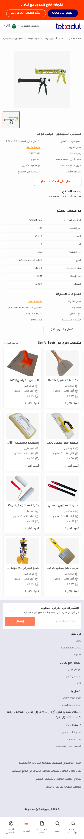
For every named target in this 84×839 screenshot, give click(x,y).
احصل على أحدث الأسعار (57, 181)
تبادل (78, 641)
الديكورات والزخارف (12, 39)
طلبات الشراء (29, 26)
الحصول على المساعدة (68, 746)
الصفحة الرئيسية (71, 39)
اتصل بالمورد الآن (62, 329)
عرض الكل (12, 343)
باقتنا (78, 683)
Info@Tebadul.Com (71, 705)
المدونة (77, 655)
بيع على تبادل (74, 670)
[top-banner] (68, 26)
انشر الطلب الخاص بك (26, 13)
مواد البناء (33, 39)
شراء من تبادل (73, 676)
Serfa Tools (33, 147)
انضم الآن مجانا (62, 13)
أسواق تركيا (50, 39)
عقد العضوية (74, 739)
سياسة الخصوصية (71, 648)
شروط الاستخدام (71, 732)
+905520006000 (71, 698)
